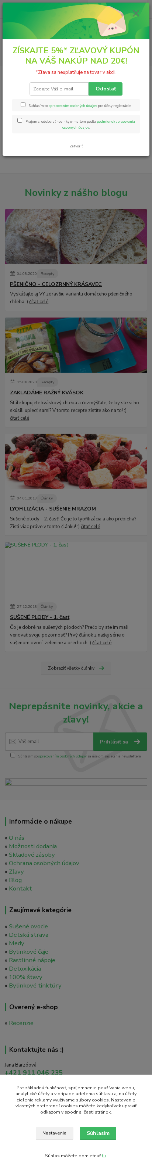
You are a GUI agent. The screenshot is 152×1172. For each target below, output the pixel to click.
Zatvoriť (76, 146)
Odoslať (106, 88)
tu (104, 1156)
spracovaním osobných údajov (73, 105)
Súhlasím (98, 1133)
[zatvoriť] (136, 14)
